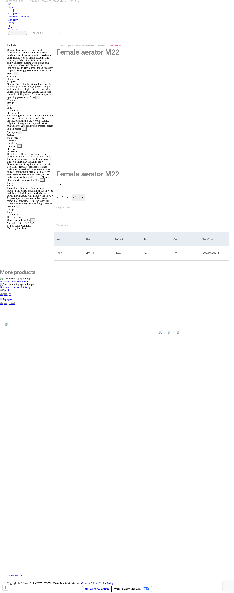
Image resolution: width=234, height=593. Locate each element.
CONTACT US (115, 337)
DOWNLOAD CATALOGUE (92, 333)
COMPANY (83, 337)
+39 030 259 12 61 (13, 1)
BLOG (111, 332)
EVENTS (113, 328)
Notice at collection (97, 588)
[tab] (62, 224)
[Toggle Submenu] (16, 73)
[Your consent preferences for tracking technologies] (6, 587)
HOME (81, 328)
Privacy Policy (90, 583)
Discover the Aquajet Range (14, 281)
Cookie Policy (106, 583)
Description (62, 225)
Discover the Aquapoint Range (15, 287)
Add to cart (78, 197)
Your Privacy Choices (127, 588)
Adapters (69, 207)
